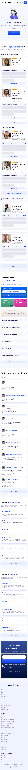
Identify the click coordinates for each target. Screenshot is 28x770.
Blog (2, 694)
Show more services (14, 361)
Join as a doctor (5, 698)
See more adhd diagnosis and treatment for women (14, 265)
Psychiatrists (4, 737)
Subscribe (14, 660)
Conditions (3, 747)
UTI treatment (4, 717)
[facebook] (9, 674)
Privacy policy (4, 701)
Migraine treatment (5, 725)
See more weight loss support (14, 193)
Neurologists (4, 741)
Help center (4, 696)
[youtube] (19, 674)
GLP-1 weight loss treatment (7, 719)
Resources (4, 745)
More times (14, 83)
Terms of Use (9, 667)
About (2, 692)
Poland (3, 755)
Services (3, 713)
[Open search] (17, 2)
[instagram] (12, 674)
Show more (14, 491)
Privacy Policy (22, 666)
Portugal (3, 757)
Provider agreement (6, 705)
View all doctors (14, 32)
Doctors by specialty (6, 731)
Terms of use (4, 700)
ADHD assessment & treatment (8, 721)
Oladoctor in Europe (6, 753)
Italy (2, 759)
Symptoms (3, 749)
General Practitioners (6, 733)
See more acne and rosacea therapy (14, 122)
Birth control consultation (7, 723)
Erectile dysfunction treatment (8, 715)
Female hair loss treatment (7, 727)
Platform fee (4, 707)
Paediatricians (4, 735)
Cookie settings (4, 709)
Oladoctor (4, 689)
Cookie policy (4, 703)
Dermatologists (4, 739)
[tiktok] (16, 674)
